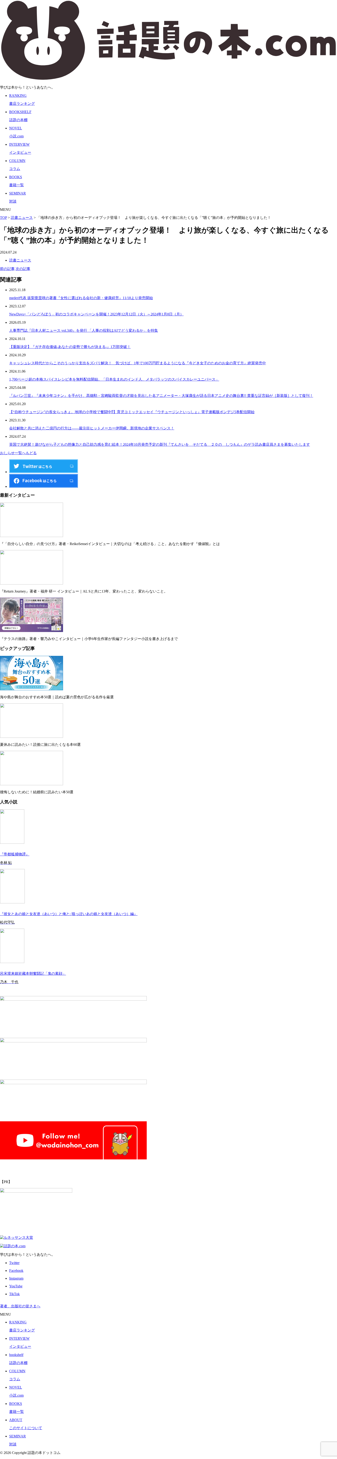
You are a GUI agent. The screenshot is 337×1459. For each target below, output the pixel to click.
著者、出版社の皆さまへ (20, 1306)
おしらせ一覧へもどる (18, 453)
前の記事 (7, 269)
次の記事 (23, 269)
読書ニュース (20, 260)
